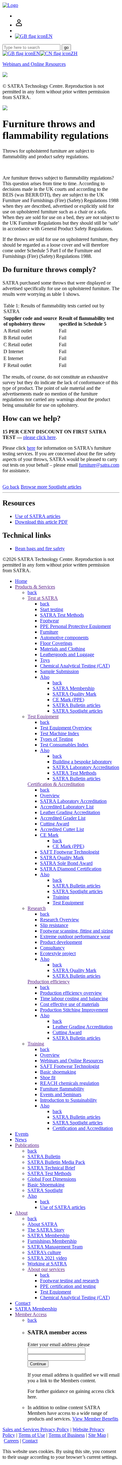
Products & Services (35, 586)
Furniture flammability (62, 1088)
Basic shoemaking (58, 1072)
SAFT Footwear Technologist (69, 852)
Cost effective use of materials (69, 1004)
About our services (46, 1269)
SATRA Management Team (55, 1246)
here (31, 448)
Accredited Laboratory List (67, 806)
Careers (11, 1440)
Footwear (49, 620)
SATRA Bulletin (44, 1156)
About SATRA (43, 1224)
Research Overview (59, 919)
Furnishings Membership (52, 1241)
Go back (11, 486)
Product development (61, 942)
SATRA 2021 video (47, 1258)
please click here (39, 437)
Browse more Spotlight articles (51, 486)
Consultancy (52, 947)
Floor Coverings (56, 643)
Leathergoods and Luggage (67, 654)
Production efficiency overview (71, 993)
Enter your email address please (59, 1344)
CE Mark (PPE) (68, 699)
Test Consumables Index (64, 744)
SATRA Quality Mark (74, 694)
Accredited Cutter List (62, 829)
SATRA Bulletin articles (76, 705)
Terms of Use (31, 1435)
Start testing (51, 609)
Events (21, 1134)
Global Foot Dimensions (52, 1179)
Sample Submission (59, 671)
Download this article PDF (41, 522)
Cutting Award (54, 823)
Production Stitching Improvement (74, 1009)
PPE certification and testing (68, 1286)
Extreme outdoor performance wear (75, 936)
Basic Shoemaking (46, 1184)
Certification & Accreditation (56, 784)
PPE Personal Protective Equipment (75, 626)
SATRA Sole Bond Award (66, 863)
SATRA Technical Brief (51, 1167)
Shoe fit (47, 1077)
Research (37, 908)
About (21, 1213)
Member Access (31, 1314)
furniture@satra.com (99, 465)
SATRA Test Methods (62, 615)
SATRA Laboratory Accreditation (86, 767)
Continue (38, 1364)
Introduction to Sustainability (68, 1100)
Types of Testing (56, 739)
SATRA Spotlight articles (78, 711)
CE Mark (49, 835)
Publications (27, 1145)
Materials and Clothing (62, 648)
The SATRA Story (46, 1229)
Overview (50, 795)
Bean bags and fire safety (40, 548)
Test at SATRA (43, 598)
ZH (74, 53)
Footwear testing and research (69, 1280)
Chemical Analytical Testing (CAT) (75, 665)
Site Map (97, 1435)
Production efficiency (49, 981)
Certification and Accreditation (83, 1128)
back (32, 592)
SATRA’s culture (44, 1252)
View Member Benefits (95, 1418)
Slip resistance (54, 925)
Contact (22, 1303)
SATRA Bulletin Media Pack (56, 1162)
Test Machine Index (59, 733)
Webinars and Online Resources (34, 64)
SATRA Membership (73, 688)
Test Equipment (43, 716)
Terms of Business (66, 1435)
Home (21, 581)
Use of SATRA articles (37, 516)
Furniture (49, 632)
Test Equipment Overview (66, 727)
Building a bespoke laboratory (82, 761)
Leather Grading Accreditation (70, 812)
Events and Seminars (60, 1094)
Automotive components (64, 637)
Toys (45, 660)
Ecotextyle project (58, 953)
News (21, 1139)
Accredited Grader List (62, 818)
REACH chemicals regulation (69, 1083)
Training (61, 897)
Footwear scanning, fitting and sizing (76, 931)
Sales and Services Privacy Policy (36, 1429)
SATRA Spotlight (45, 1190)
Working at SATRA (47, 1263)
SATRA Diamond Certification (70, 868)
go (66, 47)
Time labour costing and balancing (74, 998)
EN (36, 53)
